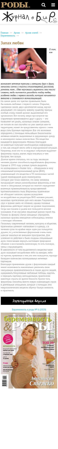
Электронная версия (29, 301)
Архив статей (31, 32)
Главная (4, 32)
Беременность (8, 35)
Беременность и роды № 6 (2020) (29, 309)
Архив (17, 32)
